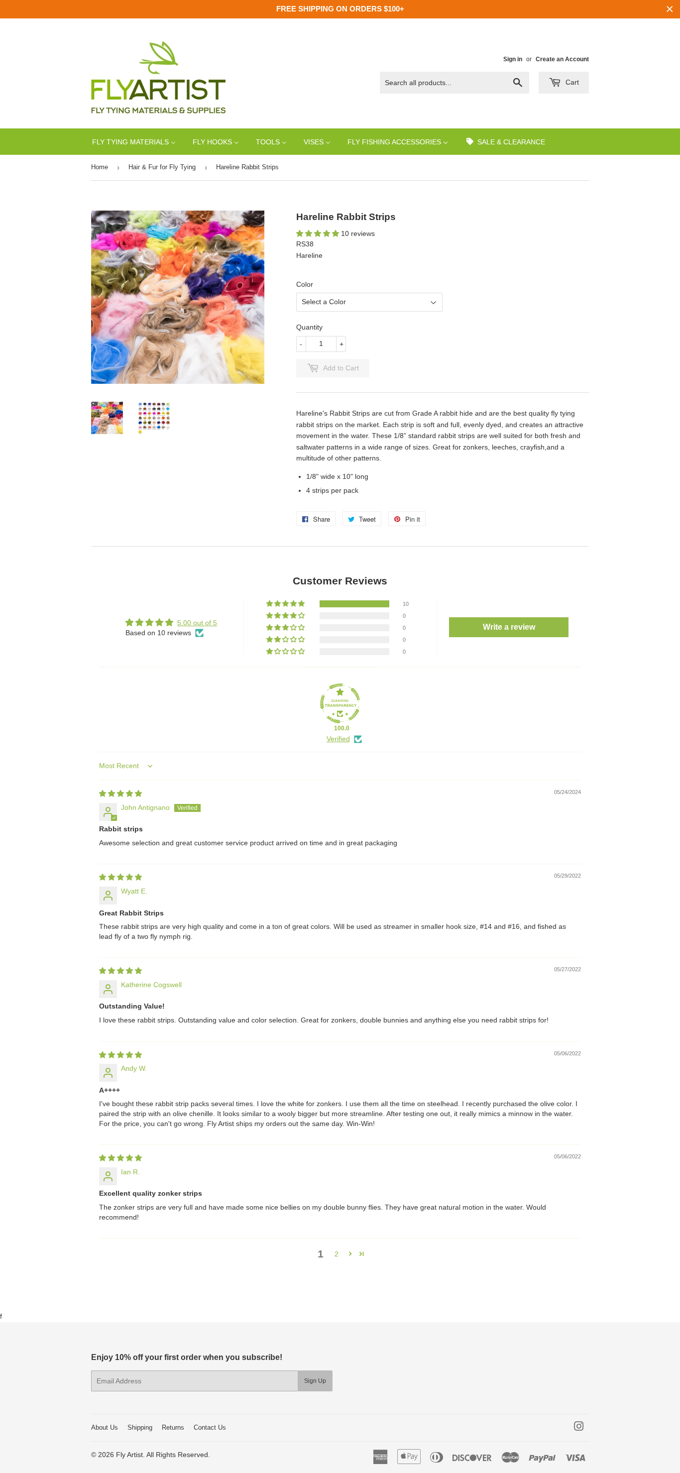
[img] (120, 793)
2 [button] (337, 1254)
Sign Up (315, 1380)
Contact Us (210, 1427)
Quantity (309, 327)
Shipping (139, 1427)
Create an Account (562, 59)
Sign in (512, 59)
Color (304, 284)
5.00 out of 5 (197, 623)
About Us (104, 1427)
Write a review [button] (509, 627)
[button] (318, 233)
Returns (173, 1427)
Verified (338, 739)
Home (99, 167)
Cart (571, 82)
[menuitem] (134, 141)
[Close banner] (670, 9)
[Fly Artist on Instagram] (579, 1428)
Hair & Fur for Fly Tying (162, 167)
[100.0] (340, 703)
